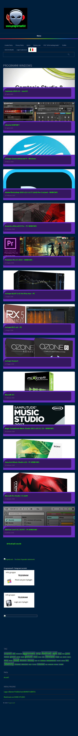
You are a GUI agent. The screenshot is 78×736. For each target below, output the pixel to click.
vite (46, 664)
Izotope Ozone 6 (11, 361)
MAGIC (64, 657)
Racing (63, 660)
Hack (35, 657)
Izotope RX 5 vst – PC (13, 327)
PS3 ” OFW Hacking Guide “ (51, 45)
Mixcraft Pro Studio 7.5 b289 (16, 496)
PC (39, 660)
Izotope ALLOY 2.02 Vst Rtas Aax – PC (20, 293)
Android (46, 653)
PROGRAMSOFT (51, 661)
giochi (18, 657)
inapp (57, 657)
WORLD (56, 664)
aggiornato (29, 653)
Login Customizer (22, 50)
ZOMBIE (61, 664)
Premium (43, 661)
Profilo (64, 45)
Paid (36, 660)
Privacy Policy (20, 45)
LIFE (61, 657)
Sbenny (9, 664)
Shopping (17, 664)
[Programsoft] (15, 28)
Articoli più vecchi (14, 544)
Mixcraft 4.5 (9, 395)
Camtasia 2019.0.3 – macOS (16, 91)
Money (31, 660)
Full (63, 654)
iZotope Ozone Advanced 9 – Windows (20, 158)
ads (14, 654)
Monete (23, 660)
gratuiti (28, 656)
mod (16, 660)
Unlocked (40, 664)
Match (68, 657)
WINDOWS (50, 664)
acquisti (8, 653)
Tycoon (34, 664)
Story (30, 664)
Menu (6, 660)
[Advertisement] (39, 721)
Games (6, 657)
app (59, 653)
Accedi (6, 677)
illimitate (50, 656)
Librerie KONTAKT (12, 125)
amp (38, 653)
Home (28, 45)
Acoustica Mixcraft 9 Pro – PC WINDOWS (21, 226)
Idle (43, 657)
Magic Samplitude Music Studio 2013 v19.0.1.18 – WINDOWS (29, 428)
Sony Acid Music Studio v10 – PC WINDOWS (22, 462)
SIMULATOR (24, 664)
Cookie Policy (9, 45)
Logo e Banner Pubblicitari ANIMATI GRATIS (19, 692)
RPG (67, 661)
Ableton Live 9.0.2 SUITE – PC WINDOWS (21, 529)
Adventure (19, 654)
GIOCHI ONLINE (9, 50)
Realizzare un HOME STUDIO (14, 697)
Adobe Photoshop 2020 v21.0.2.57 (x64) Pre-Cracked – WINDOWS (31, 192)
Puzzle (59, 660)
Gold (22, 657)
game (67, 653)
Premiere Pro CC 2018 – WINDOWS (18, 260)
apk (54, 653)
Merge (10, 660)
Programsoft (11, 703)
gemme (13, 657)
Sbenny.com (37, 45)
